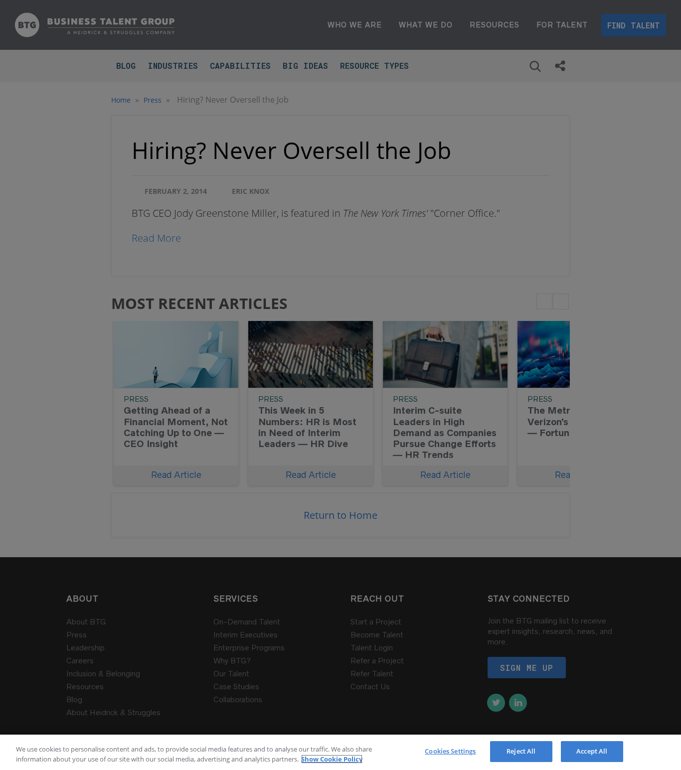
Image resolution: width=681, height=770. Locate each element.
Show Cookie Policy (331, 759)
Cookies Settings (450, 751)
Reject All (521, 751)
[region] (340, 752)
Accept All (591, 751)
